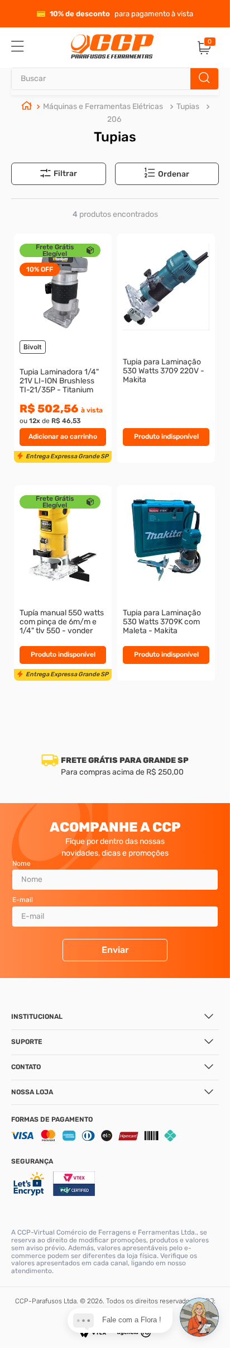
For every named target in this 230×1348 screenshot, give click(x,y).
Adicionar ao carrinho (62, 436)
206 (114, 119)
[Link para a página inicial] (27, 106)
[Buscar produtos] (204, 78)
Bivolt (32, 347)
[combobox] (115, 79)
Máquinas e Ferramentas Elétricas (103, 106)
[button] (173, 174)
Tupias (187, 106)
